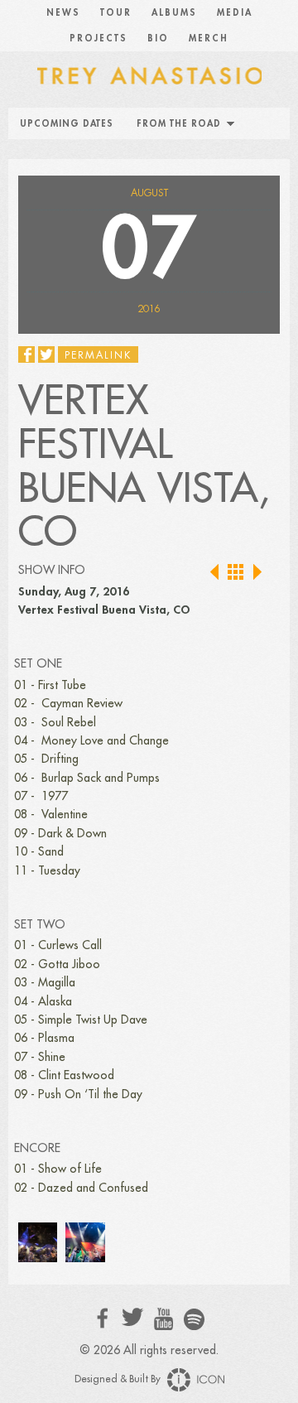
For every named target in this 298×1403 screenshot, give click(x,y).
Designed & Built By (118, 1379)
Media (234, 12)
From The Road (179, 123)
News (63, 12)
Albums (174, 12)
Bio (158, 38)
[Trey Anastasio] (149, 74)
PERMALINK (98, 355)
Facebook (103, 1318)
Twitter (133, 1317)
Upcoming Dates (66, 123)
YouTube (163, 1319)
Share (26, 354)
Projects (98, 38)
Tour (116, 12)
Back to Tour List (236, 572)
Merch (208, 38)
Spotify (194, 1319)
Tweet (46, 354)
